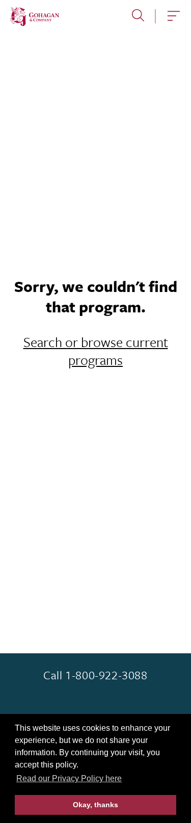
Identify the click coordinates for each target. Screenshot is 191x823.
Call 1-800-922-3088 (95, 675)
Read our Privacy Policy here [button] (69, 778)
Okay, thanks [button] (95, 805)
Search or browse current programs (95, 350)
